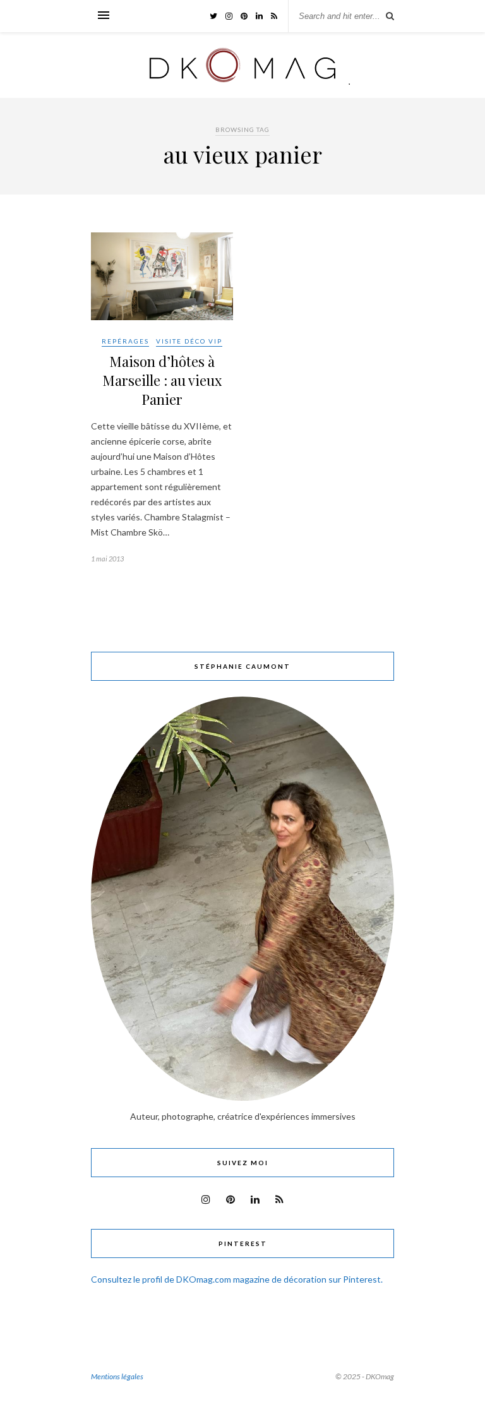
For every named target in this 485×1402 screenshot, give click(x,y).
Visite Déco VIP (189, 341)
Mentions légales (117, 1376)
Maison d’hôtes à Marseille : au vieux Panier (162, 380)
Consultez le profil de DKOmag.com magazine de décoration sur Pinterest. (237, 1279)
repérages (125, 341)
